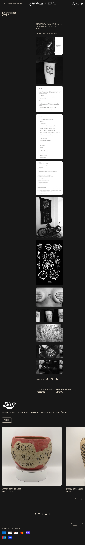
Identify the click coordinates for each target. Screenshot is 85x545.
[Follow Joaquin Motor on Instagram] (39, 514)
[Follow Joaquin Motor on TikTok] (42, 514)
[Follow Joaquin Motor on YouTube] (46, 514)
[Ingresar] (73, 3)
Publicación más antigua (63, 390)
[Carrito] (81, 3)
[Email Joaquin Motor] (49, 514)
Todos (6, 420)
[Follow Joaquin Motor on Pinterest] (35, 514)
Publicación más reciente (44, 390)
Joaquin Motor (14, 528)
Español (75, 526)
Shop (10, 3)
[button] (77, 3)
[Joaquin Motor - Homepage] (42, 4)
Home (4, 3)
